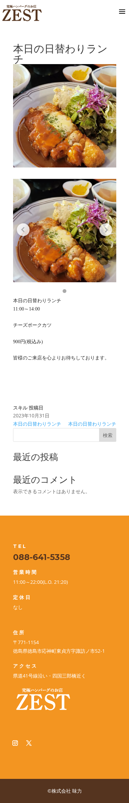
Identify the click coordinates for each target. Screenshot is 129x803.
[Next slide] (105, 229)
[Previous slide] (23, 229)
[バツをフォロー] (28, 743)
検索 (107, 435)
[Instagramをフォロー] (15, 743)
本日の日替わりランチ (37, 423)
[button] (64, 291)
